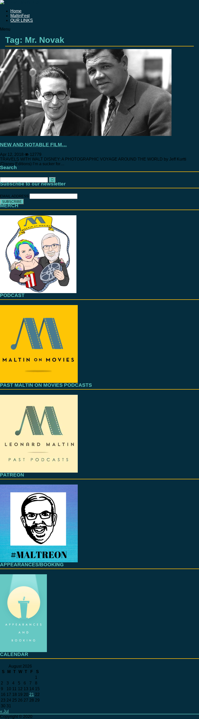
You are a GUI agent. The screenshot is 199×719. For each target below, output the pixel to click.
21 (31, 694)
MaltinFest (20, 15)
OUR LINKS (21, 20)
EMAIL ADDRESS (15, 196)
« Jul (4, 711)
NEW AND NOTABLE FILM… (33, 144)
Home (16, 11)
